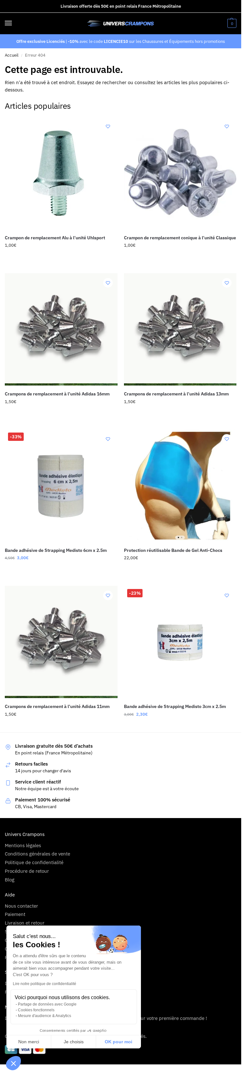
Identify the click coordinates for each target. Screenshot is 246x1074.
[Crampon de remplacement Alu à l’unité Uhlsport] (61, 173)
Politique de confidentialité (34, 862)
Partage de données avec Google (47, 1004)
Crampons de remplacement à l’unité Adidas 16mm (57, 394)
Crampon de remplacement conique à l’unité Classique (180, 238)
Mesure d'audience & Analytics (44, 1016)
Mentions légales (23, 845)
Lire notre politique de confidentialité (44, 984)
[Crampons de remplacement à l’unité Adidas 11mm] (61, 642)
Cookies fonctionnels (36, 1010)
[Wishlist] (108, 126)
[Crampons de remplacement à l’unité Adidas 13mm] (180, 329)
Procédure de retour (27, 871)
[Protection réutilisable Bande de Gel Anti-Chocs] (180, 485)
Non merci (28, 1041)
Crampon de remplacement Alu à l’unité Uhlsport (55, 238)
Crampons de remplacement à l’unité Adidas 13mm (176, 394)
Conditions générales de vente (37, 854)
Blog (9, 880)
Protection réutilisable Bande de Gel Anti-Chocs (173, 550)
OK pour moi (118, 1041)
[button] (13, 1063)
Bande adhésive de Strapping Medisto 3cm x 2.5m (175, 706)
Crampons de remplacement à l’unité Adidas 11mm (57, 706)
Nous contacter (21, 906)
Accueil (12, 55)
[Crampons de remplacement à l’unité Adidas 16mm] (61, 329)
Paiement (15, 914)
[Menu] (14, 23)
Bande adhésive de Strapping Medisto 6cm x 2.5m (56, 550)
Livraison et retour (25, 923)
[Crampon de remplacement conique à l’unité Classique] (180, 173)
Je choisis (74, 1041)
